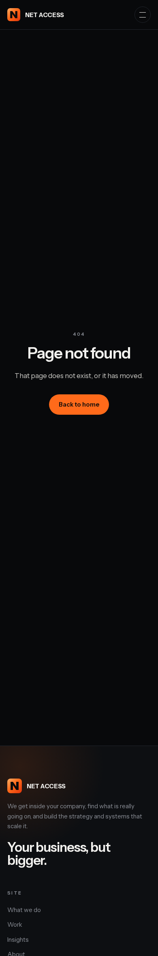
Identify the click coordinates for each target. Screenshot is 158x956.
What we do (24, 910)
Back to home (79, 404)
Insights (18, 939)
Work (14, 924)
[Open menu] (143, 15)
